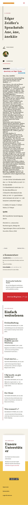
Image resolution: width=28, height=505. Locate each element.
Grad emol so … (11, 359)
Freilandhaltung (11, 323)
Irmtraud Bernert (11, 345)
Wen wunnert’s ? (11, 409)
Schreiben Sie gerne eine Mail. (12, 465)
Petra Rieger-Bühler (12, 361)
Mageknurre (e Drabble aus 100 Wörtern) (11, 341)
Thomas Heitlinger (11, 325)
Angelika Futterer (11, 411)
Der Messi (8, 393)
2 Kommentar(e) (6, 63)
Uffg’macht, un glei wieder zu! (12, 376)
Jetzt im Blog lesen (14, 297)
